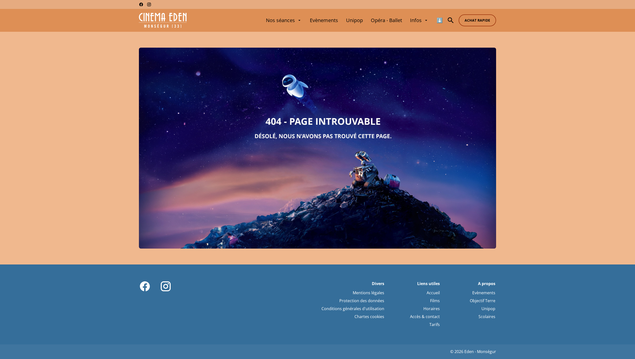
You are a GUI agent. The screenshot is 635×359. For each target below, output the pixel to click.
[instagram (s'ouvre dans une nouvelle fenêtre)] (149, 4)
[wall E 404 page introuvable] (317, 148)
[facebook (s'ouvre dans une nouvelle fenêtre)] (141, 4)
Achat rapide (477, 20)
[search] (451, 20)
